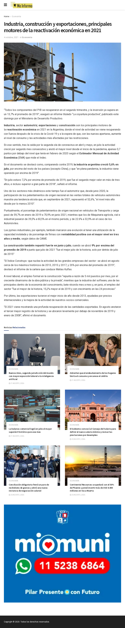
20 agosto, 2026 (78, 439)
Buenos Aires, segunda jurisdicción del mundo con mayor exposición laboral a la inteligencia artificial (31, 376)
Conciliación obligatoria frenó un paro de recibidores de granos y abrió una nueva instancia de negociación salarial (29, 487)
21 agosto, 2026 (17, 383)
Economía (16, 16)
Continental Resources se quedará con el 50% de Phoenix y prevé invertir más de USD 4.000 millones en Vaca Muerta (92, 487)
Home (6, 16)
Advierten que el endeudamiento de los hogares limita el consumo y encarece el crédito (93, 374)
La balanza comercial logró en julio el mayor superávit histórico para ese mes (30, 430)
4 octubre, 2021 (11, 37)
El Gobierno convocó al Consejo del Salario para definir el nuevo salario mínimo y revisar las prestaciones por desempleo (93, 431)
